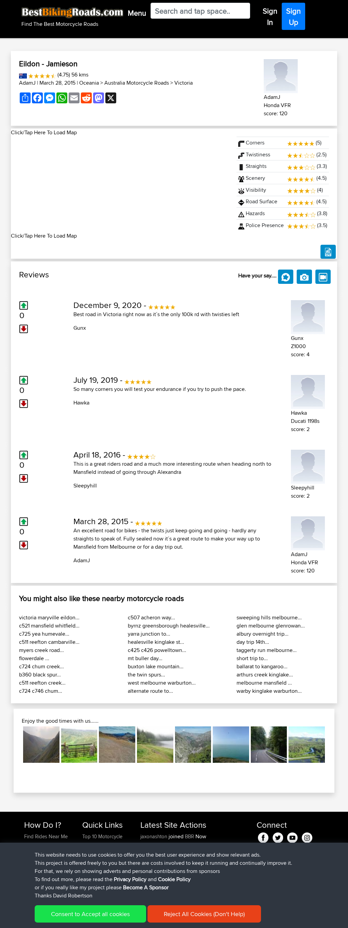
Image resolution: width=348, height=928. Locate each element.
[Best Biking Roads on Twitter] (277, 836)
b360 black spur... (40, 674)
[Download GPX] (328, 252)
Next (335, 745)
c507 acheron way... (151, 617)
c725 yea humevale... (44, 634)
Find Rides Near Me (46, 836)
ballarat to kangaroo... (262, 666)
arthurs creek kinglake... (265, 674)
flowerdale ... (34, 658)
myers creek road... (41, 650)
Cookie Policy (174, 879)
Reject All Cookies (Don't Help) (204, 914)
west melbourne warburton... (162, 683)
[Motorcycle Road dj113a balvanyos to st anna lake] (155, 744)
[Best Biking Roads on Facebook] (263, 836)
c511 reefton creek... (42, 683)
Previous (13, 745)
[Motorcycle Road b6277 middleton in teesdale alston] (79, 744)
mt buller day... (145, 658)
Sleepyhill (85, 485)
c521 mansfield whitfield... (49, 626)
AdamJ (27, 83)
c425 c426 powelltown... (157, 650)
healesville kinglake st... (156, 642)
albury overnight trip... (263, 634)
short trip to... (252, 658)
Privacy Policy (130, 879)
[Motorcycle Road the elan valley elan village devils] (41, 744)
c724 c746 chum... (40, 691)
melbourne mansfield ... (264, 683)
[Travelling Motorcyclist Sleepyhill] (308, 465)
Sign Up (293, 16)
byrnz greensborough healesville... (169, 626)
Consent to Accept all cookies (90, 914)
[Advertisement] (119, 184)
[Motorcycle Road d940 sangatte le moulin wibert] (231, 744)
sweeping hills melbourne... (269, 617)
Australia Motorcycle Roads (136, 83)
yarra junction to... (149, 634)
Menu (137, 12)
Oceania (89, 83)
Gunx (79, 328)
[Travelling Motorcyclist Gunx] (308, 316)
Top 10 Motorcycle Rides (102, 840)
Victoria (183, 83)
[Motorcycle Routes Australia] (23, 75)
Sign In (270, 16)
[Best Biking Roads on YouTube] (292, 836)
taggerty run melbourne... (267, 650)
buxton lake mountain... (156, 666)
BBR (189, 836)
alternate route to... (150, 691)
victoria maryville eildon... (49, 617)
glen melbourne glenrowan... (271, 626)
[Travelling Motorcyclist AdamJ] (281, 75)
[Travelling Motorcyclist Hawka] (308, 391)
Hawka (81, 403)
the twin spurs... (146, 674)
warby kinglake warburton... (269, 691)
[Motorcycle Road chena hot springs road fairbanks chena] (307, 744)
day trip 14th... (253, 642)
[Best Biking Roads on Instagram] (307, 836)
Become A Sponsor (146, 887)
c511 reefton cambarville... (49, 642)
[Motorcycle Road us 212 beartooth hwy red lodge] (117, 744)
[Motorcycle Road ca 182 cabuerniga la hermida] (193, 744)
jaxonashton (154, 836)
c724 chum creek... (41, 666)
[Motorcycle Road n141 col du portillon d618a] (269, 744)
